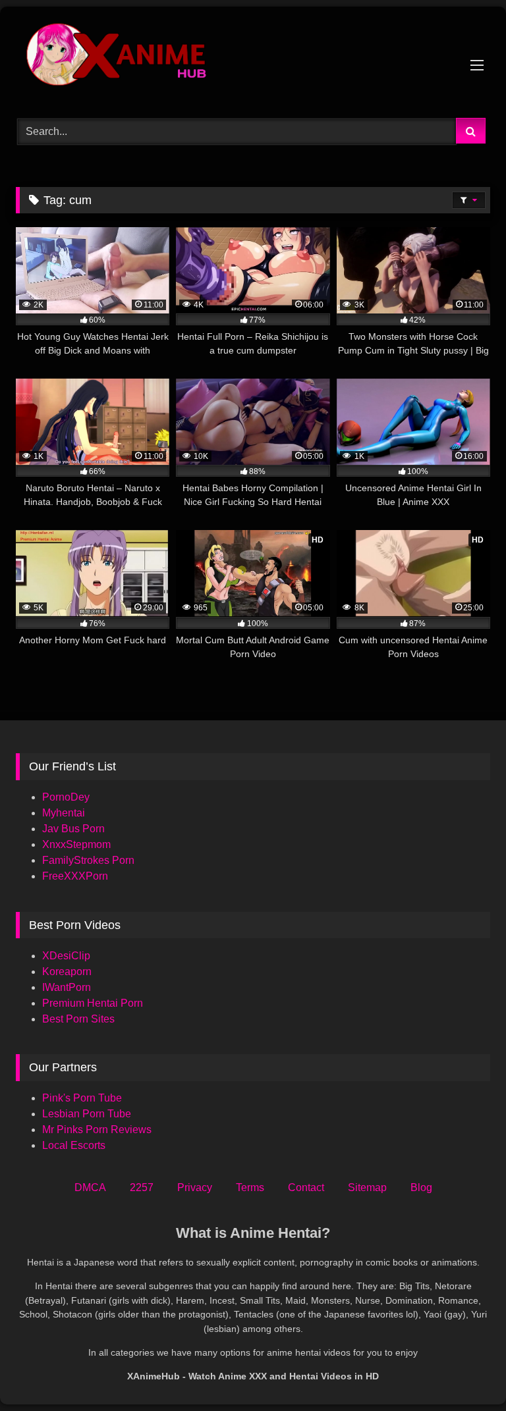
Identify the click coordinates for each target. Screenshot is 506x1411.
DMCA (90, 1187)
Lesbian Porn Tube (86, 1113)
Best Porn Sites (78, 1019)
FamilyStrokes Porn (88, 860)
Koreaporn (67, 971)
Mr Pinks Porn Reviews (98, 1129)
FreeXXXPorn (75, 876)
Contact (306, 1187)
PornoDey (66, 797)
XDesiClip (66, 955)
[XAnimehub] (253, 57)
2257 (142, 1187)
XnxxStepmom (76, 844)
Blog (421, 1187)
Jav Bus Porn (73, 828)
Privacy (194, 1187)
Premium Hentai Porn (92, 1003)
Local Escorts (73, 1145)
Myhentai (63, 812)
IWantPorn (66, 987)
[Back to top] (465, 1372)
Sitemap (367, 1187)
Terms (250, 1187)
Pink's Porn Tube (82, 1098)
